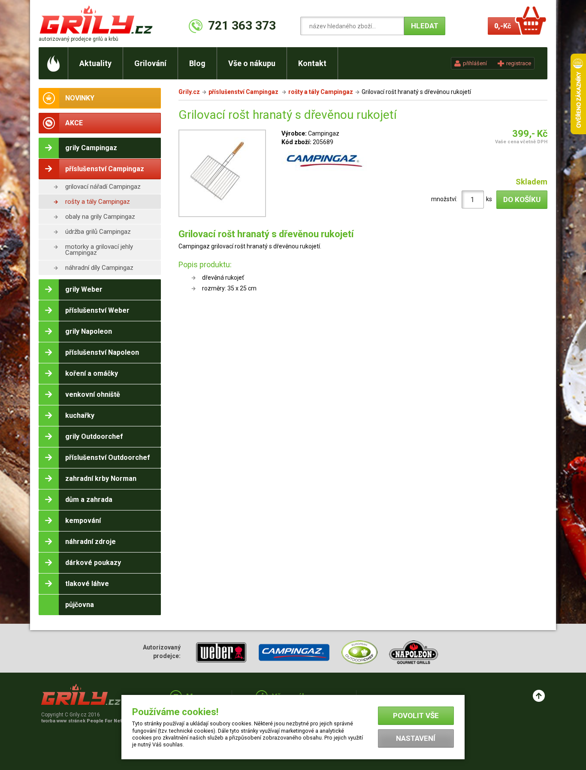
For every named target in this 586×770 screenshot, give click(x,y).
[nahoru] (539, 696)
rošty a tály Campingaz (97, 201)
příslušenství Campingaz (244, 91)
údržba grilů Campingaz (98, 232)
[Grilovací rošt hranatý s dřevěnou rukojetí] (222, 175)
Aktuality (95, 63)
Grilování (150, 63)
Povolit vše (416, 715)
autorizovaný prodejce (78, 39)
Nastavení (415, 738)
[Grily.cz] (98, 19)
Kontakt (312, 63)
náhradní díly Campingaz (99, 268)
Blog (197, 63)
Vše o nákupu (251, 63)
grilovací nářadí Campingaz (103, 186)
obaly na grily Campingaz (100, 216)
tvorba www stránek (86, 721)
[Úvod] (53, 63)
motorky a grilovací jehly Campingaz (99, 250)
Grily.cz (189, 91)
